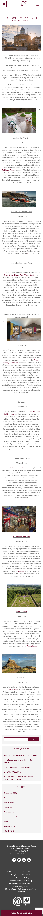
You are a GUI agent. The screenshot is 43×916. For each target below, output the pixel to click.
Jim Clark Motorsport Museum (18, 468)
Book (36, 5)
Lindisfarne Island (11, 689)
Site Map (9, 872)
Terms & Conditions (25, 872)
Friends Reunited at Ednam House (17, 767)
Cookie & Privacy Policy (19, 878)
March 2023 (9, 802)
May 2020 (8, 821)
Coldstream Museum (21, 537)
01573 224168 (22, 851)
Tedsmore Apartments (21, 886)
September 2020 (10, 817)
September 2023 (10, 793)
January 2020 (9, 826)
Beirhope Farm (8, 170)
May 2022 (8, 807)
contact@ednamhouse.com (22, 854)
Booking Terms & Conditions (19, 875)
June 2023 (8, 798)
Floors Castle (21, 611)
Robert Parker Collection (19, 881)
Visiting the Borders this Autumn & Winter (20, 755)
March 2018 (9, 831)
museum (21, 571)
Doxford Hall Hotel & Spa (19, 884)
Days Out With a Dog (12, 772)
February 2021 (10, 812)
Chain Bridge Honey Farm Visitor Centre (19, 275)
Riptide (30, 253)
